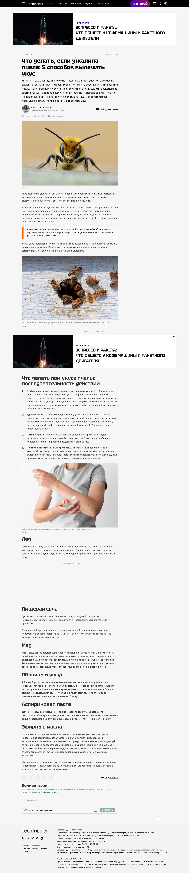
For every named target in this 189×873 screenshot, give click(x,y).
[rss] (23, 838)
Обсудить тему (109, 109)
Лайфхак (37, 54)
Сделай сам (27, 54)
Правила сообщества (31, 845)
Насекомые (60, 116)
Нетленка (29, 116)
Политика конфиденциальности (35, 848)
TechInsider (35, 4)
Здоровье (37, 116)
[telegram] (32, 838)
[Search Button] (160, 3)
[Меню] (23, 3)
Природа (52, 116)
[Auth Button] (165, 3)
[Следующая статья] (94, 818)
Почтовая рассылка (154, 3)
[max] (42, 838)
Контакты (26, 851)
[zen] (37, 838)
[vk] (27, 838)
